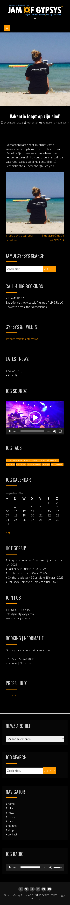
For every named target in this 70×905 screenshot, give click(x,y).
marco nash (21, 464)
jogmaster (32, 122)
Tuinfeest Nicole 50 (20, 573)
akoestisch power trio (49, 460)
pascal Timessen (34, 464)
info (10, 808)
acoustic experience (14, 460)
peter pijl (46, 464)
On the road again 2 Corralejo (26, 577)
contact (12, 834)
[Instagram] (37, 889)
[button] (35, 417)
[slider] (32, 431)
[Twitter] (26, 889)
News (11, 371)
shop (11, 830)
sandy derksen (57, 464)
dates (11, 817)
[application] (35, 417)
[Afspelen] (10, 431)
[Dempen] (54, 431)
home (11, 803)
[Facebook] (20, 889)
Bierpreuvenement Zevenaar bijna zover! (34, 560)
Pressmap (12, 695)
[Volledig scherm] (60, 431)
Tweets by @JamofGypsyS (22, 338)
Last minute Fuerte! (20, 568)
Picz (10, 375)
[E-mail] (49, 889)
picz (10, 821)
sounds (12, 825)
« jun (8, 532)
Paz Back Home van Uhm (23, 582)
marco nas (10, 464)
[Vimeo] (43, 889)
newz (11, 812)
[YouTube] (32, 889)
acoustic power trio (31, 460)
